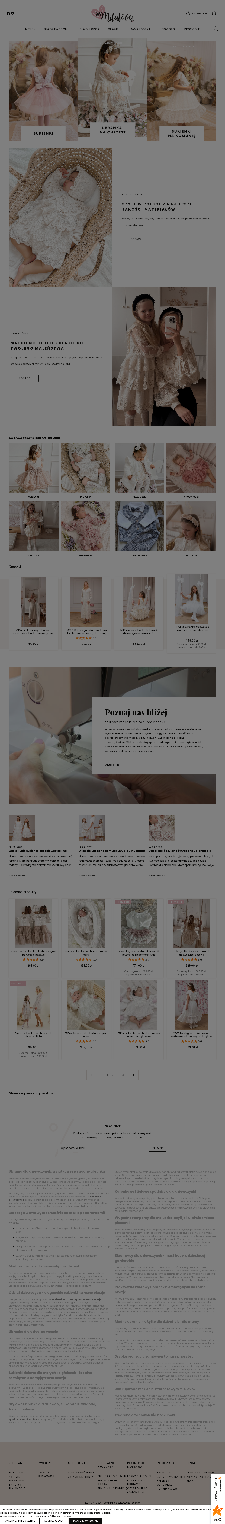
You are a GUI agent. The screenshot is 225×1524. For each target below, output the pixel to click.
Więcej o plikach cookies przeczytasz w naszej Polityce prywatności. (36, 1515)
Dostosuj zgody (53, 1520)
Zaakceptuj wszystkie (85, 1520)
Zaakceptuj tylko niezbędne (19, 1520)
